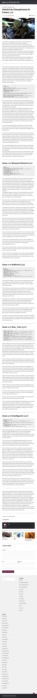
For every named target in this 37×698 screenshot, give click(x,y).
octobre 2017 (5, 680)
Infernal (21, 596)
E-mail (20, 561)
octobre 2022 (5, 627)
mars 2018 (5, 671)
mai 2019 (4, 643)
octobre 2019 (5, 639)
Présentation (22, 600)
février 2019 (5, 648)
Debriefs (21, 591)
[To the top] (34, 694)
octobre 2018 (5, 655)
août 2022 (5, 630)
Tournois (21, 607)
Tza (6, 15)
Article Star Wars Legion (24, 582)
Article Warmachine (23, 587)
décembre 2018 (6, 650)
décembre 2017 (6, 676)
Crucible (21, 589)
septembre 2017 (6, 683)
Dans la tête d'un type (11, 2)
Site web (18, 562)
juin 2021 (5, 634)
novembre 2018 (6, 653)
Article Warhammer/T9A (24, 584)
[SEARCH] (16, 579)
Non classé (4, 7)
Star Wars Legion (10, 7)
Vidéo (21, 610)
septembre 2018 (6, 657)
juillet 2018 (5, 662)
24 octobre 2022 (11, 15)
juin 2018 (5, 664)
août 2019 (5, 641)
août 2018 (5, 660)
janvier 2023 (5, 623)
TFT (21, 605)
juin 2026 (5, 618)
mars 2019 (5, 646)
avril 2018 (5, 669)
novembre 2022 (6, 625)
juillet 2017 (5, 687)
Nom (3, 561)
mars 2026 (5, 620)
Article (21, 580)
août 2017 (5, 685)
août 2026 (5, 616)
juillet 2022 (5, 632)
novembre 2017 (6, 678)
